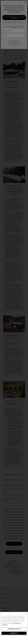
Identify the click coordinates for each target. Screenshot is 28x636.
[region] (14, 624)
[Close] (26, 614)
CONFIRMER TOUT (14, 633)
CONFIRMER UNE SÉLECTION (14, 629)
